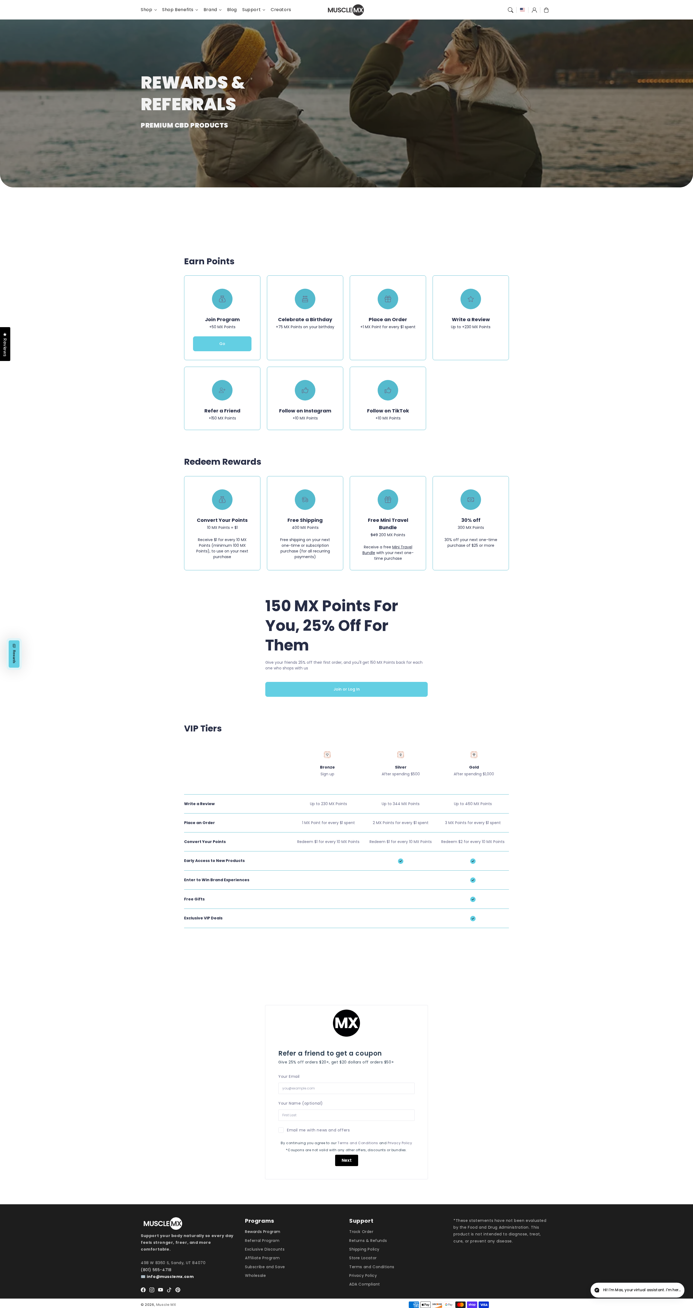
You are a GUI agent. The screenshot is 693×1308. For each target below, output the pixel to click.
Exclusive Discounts (265, 1249)
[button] (511, 10)
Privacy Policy (400, 1143)
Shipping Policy (364, 1249)
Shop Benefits (178, 10)
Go (222, 343)
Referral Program (262, 1240)
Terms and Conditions (358, 1143)
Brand (210, 10)
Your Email (289, 1076)
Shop (146, 10)
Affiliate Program (262, 1258)
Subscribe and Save (265, 1267)
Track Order (361, 1231)
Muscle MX (166, 1304)
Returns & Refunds (368, 1240)
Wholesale (255, 1275)
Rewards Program (262, 1231)
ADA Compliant (364, 1284)
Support (251, 10)
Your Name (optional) (300, 1103)
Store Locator (363, 1258)
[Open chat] (675, 1290)
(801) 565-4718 (156, 1270)
